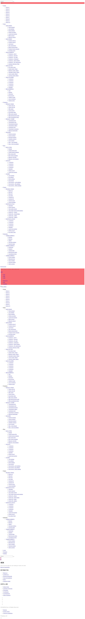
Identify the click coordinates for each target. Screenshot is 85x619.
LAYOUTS (8, 160)
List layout (10, 44)
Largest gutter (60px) (13, 75)
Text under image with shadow (15, 210)
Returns (5, 610)
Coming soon (11, 200)
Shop (4, 24)
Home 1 (7, 7)
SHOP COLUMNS (10, 77)
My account (11, 95)
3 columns (10, 80)
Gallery (10, 240)
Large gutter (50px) (13, 74)
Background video (12, 252)
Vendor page (11, 100)
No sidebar (11, 177)
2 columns (10, 79)
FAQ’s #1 (10, 192)
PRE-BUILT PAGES (10, 189)
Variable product (12, 139)
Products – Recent (13, 55)
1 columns (10, 162)
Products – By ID (12, 54)
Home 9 (7, 20)
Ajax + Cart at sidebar (13, 144)
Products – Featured (13, 59)
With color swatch (12, 114)
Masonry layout (12, 37)
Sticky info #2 (11, 107)
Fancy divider (11, 260)
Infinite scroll (11, 170)
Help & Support (6, 595)
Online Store (6, 587)
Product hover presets (13, 49)
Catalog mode (11, 97)
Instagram (10, 247)
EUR (4, 274)
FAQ (4, 282)
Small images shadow (13, 152)
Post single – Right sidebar (14, 185)
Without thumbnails (12, 130)
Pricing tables (11, 257)
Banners (10, 239)
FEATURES (8, 132)
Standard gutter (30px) (13, 72)
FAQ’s (4, 579)
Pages (4, 187)
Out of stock (11, 140)
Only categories (12, 45)
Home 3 (7, 10)
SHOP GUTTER (9, 65)
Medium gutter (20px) (13, 70)
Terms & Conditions (7, 613)
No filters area (11, 50)
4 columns (10, 82)
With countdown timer (13, 117)
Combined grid (11, 127)
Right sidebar (11, 30)
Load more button (12, 34)
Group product (11, 135)
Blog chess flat (12, 154)
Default (10, 149)
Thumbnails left (12, 120)
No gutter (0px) (12, 67)
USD (4, 278)
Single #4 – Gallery (12, 217)
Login (4, 550)
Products (5, 102)
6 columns (10, 85)
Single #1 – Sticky (12, 212)
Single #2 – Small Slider (14, 214)
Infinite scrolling (12, 32)
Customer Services (7, 588)
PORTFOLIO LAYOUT (10, 219)
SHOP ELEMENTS (10, 52)
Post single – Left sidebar (14, 182)
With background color (13, 115)
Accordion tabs (12, 112)
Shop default (11, 27)
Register (5, 552)
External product (12, 137)
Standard (10, 205)
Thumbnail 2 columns (13, 129)
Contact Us (5, 574)
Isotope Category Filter (13, 64)
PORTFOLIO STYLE (10, 204)
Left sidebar (11, 29)
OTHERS (8, 174)
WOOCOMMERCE (10, 89)
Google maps (11, 244)
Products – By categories (14, 62)
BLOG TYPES (9, 147)
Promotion (5, 590)
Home (4, 5)
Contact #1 (11, 197)
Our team (10, 195)
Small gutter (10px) (13, 69)
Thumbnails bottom (13, 124)
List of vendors (12, 99)
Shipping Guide (6, 581)
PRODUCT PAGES (10, 104)
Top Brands (6, 592)
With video (10, 109)
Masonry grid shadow (13, 159)
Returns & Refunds (7, 576)
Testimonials (11, 250)
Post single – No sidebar (14, 184)
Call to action (11, 264)
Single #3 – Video (12, 215)
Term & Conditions (7, 578)
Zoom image (11, 110)
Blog (4, 145)
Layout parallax (12, 202)
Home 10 (8, 22)
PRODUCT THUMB (10, 119)
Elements (5, 234)
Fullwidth (10, 87)
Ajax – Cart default (12, 142)
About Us (5, 280)
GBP (4, 276)
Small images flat (12, 150)
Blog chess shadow (13, 155)
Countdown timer (12, 254)
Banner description (12, 47)
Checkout (10, 94)
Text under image (12, 209)
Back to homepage (5, 567)
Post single (11, 180)
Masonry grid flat (12, 157)
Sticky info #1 (11, 105)
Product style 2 (12, 40)
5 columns (10, 84)
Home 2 (7, 9)
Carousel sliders (12, 242)
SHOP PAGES (9, 25)
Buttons (10, 237)
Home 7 (7, 17)
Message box (11, 259)
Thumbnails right (12, 122)
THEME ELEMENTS (10, 235)
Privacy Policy (6, 611)
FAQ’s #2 (10, 194)
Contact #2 (11, 199)
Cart (9, 90)
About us (10, 190)
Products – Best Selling (14, 60)
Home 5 (7, 14)
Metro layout (11, 35)
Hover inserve (11, 207)
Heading (10, 249)
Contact (5, 284)
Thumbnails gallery (12, 125)
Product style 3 (12, 42)
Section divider (12, 262)
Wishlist (10, 92)
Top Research (6, 593)
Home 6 (7, 15)
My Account (3, 266)
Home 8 (7, 19)
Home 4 (7, 12)
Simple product (12, 134)
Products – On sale (13, 57)
